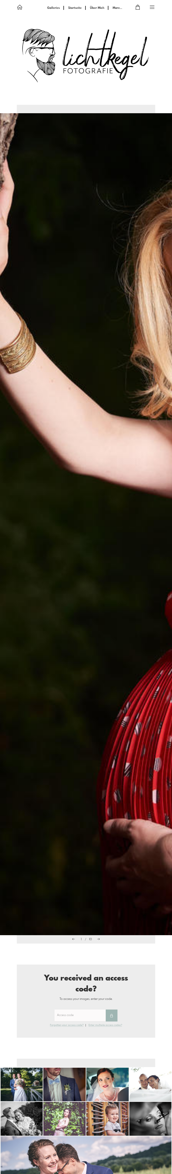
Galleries (53, 8)
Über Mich (97, 8)
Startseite (75, 8)
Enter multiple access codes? (105, 1025)
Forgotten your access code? (66, 1025)
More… (117, 8)
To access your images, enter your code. (86, 999)
